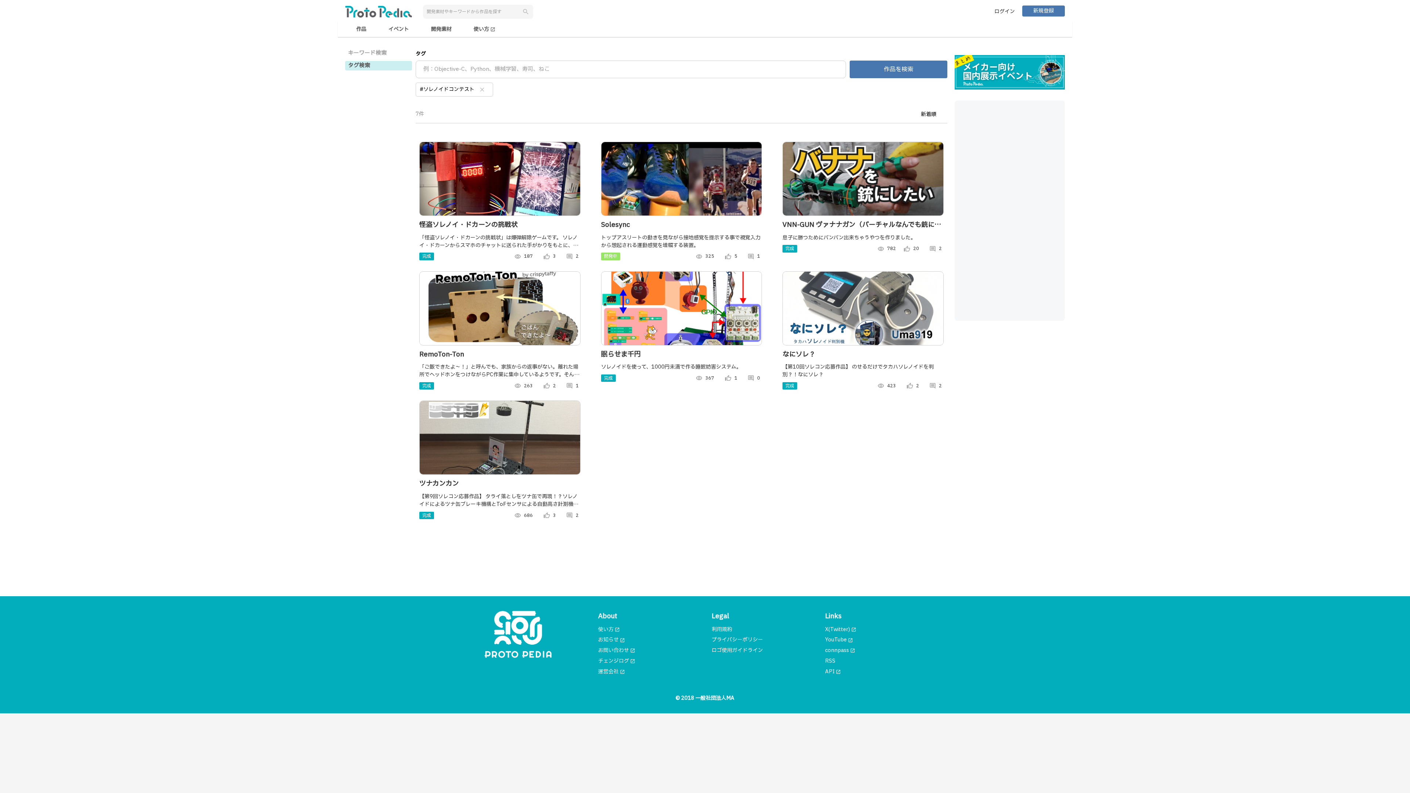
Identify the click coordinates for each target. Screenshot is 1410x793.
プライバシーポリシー (737, 640)
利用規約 (722, 629)
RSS (830, 661)
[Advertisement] (1010, 211)
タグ (421, 54)
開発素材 (441, 29)
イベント (398, 29)
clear (482, 89)
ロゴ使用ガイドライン (737, 650)
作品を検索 (898, 69)
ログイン (1004, 11)
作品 (361, 29)
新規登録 (1043, 11)
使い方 (484, 29)
